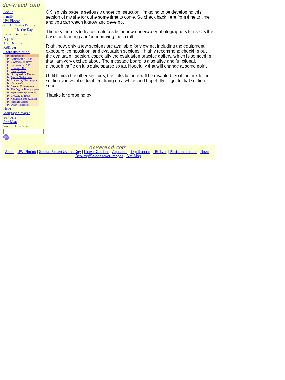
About (8, 12)
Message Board (19, 101)
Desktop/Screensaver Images (99, 156)
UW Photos (11, 21)
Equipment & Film (21, 58)
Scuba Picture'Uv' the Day (25, 27)
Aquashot (10, 38)
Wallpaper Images (16, 113)
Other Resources (20, 104)
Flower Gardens (15, 34)
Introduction (17, 55)
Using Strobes (18, 71)
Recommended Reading (24, 98)
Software (9, 117)
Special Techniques (21, 77)
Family (8, 16)
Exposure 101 (18, 68)
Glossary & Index (20, 95)
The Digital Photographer (25, 89)
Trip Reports (12, 43)
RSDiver (9, 47)
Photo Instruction (16, 52)
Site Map (10, 122)
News (7, 108)
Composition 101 (20, 64)
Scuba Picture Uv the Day (60, 152)
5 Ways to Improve (21, 61)
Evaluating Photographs (24, 80)
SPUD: (8, 25)
